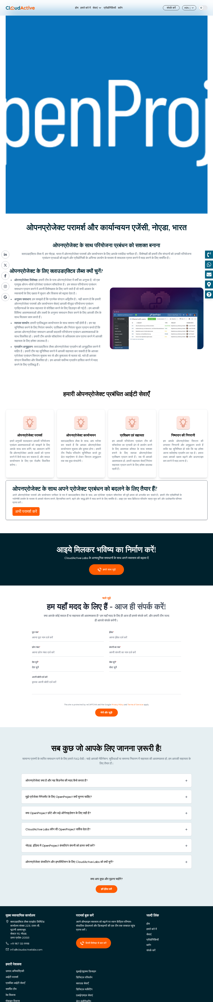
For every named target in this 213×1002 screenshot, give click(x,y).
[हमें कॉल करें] (209, 255)
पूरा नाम (35, 632)
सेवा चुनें (112, 662)
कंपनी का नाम (115, 647)
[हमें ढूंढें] (209, 284)
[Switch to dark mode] (203, 7)
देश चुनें (35, 662)
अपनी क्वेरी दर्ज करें (39, 677)
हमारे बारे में (85, 7)
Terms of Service (135, 704)
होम (76, 7)
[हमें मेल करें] (209, 274)
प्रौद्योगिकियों (110, 7)
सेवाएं (95, 7)
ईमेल (111, 632)
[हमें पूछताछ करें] (209, 294)
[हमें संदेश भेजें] (209, 265)
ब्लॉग (120, 7)
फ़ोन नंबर (36, 647)
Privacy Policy (117, 704)
